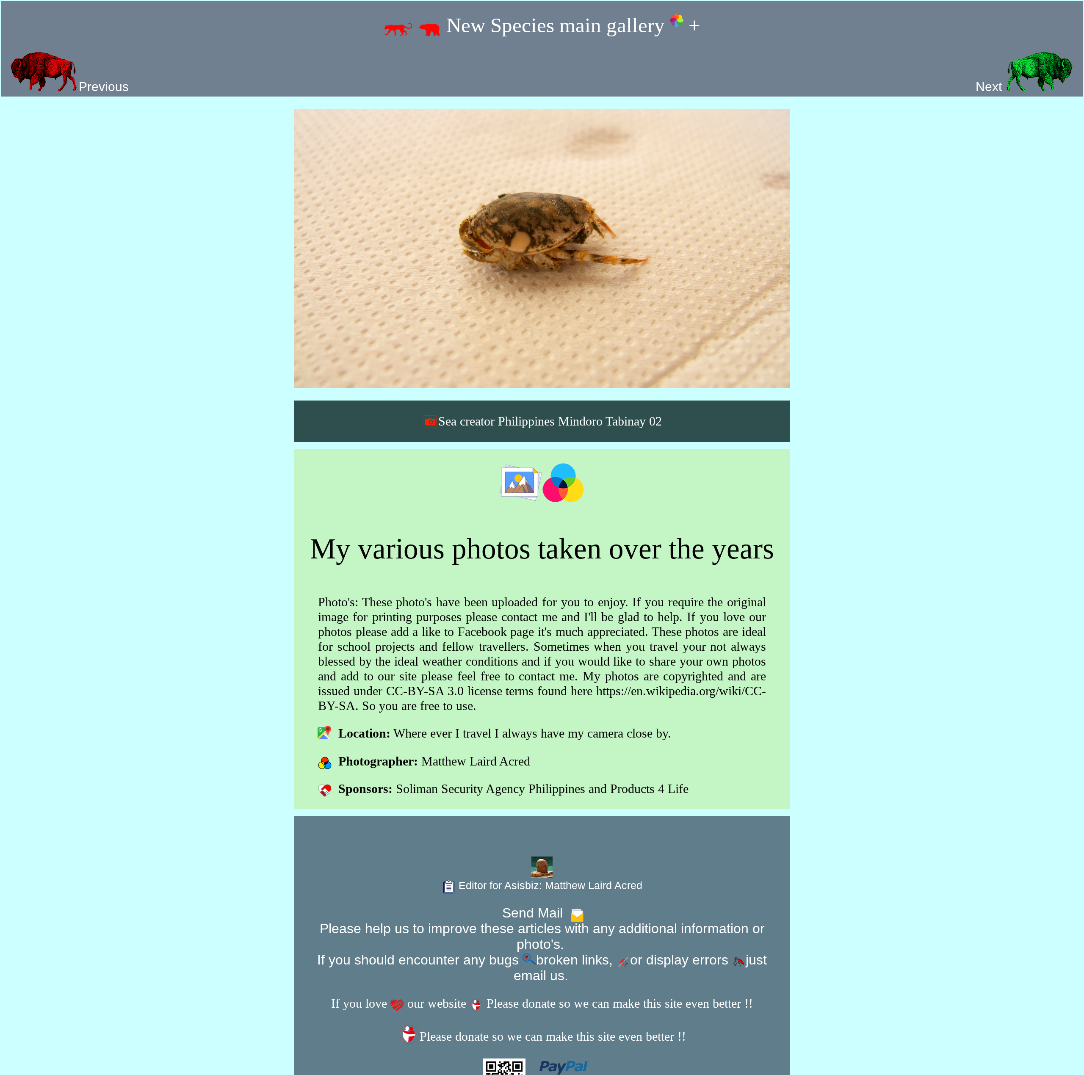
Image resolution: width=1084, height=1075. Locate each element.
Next (990, 87)
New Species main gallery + (570, 25)
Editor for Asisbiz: (549, 885)
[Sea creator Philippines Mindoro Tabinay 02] (542, 248)
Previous (104, 87)
